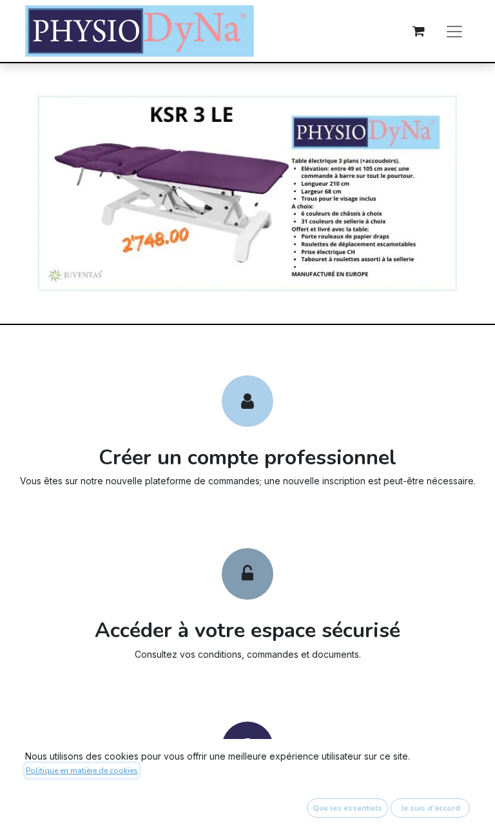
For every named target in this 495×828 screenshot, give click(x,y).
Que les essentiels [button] (347, 808)
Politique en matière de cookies (82, 770)
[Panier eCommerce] (418, 30)
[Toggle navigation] (454, 30)
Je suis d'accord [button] (430, 808)
